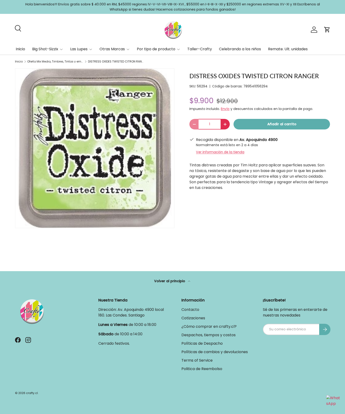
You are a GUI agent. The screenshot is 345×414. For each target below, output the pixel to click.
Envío (225, 108)
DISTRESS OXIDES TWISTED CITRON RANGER (116, 61)
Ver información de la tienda (220, 152)
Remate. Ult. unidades (288, 49)
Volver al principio (170, 281)
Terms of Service (197, 360)
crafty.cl (32, 393)
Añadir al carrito (281, 124)
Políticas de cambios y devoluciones (214, 352)
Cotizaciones (193, 318)
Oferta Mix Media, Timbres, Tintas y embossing (55, 61)
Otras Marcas (112, 49)
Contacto (190, 309)
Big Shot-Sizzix (45, 49)
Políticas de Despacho (202, 343)
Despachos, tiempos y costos (208, 335)
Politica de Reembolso (201, 368)
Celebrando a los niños (240, 49)
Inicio (20, 49)
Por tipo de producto (156, 49)
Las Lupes (79, 49)
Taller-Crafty (199, 49)
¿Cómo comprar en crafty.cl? (209, 326)
